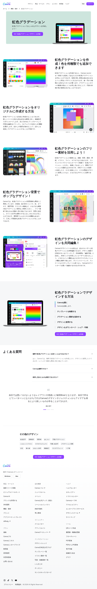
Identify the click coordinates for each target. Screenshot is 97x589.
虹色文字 (23, 439)
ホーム (5, 9)
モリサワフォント (57, 448)
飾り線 (28, 448)
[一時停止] (90, 129)
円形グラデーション (59, 439)
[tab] (44, 409)
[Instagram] (4, 580)
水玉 (21, 448)
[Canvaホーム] (6, 3)
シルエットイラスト (26, 444)
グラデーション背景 (67, 444)
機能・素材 (14, 9)
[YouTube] (15, 580)
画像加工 (46, 448)
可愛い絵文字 (54, 444)
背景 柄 (39, 439)
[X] (12, 580)
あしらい (47, 439)
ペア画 (68, 448)
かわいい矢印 (37, 448)
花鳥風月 (31, 439)
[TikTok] (8, 580)
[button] (30, 3)
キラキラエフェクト (41, 444)
